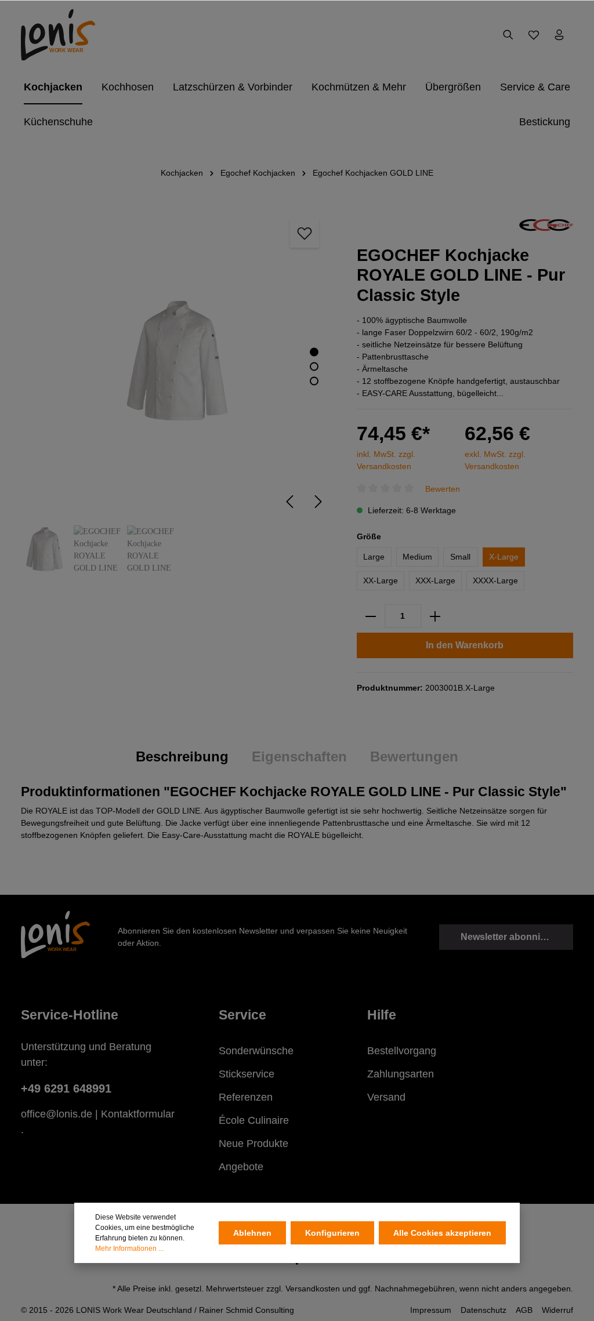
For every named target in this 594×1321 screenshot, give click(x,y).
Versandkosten (312, 1288)
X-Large (504, 556)
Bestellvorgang (401, 1051)
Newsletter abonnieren (510, 937)
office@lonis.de (56, 1114)
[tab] (182, 757)
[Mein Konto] (559, 34)
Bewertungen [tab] (414, 756)
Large (374, 556)
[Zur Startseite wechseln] (58, 35)
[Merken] (304, 233)
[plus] (435, 616)
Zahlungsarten (400, 1074)
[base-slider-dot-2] (314, 366)
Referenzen (246, 1097)
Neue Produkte (253, 1143)
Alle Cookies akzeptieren (442, 1232)
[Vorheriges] (289, 501)
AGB (524, 1310)
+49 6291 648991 (66, 1088)
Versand (386, 1097)
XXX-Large (435, 580)
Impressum (430, 1310)
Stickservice (246, 1074)
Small (460, 556)
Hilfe (381, 1014)
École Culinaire (254, 1120)
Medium (417, 556)
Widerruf (557, 1310)
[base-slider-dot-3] (314, 380)
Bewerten (442, 488)
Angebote (241, 1167)
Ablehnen (252, 1232)
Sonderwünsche (256, 1051)
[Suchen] (508, 34)
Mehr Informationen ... (129, 1248)
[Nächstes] (318, 501)
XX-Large (380, 580)
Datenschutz (483, 1310)
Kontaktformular (138, 1114)
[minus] (371, 616)
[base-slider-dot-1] (314, 351)
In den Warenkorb (465, 645)
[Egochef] (546, 224)
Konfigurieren (332, 1232)
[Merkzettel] (533, 34)
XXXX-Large (495, 580)
